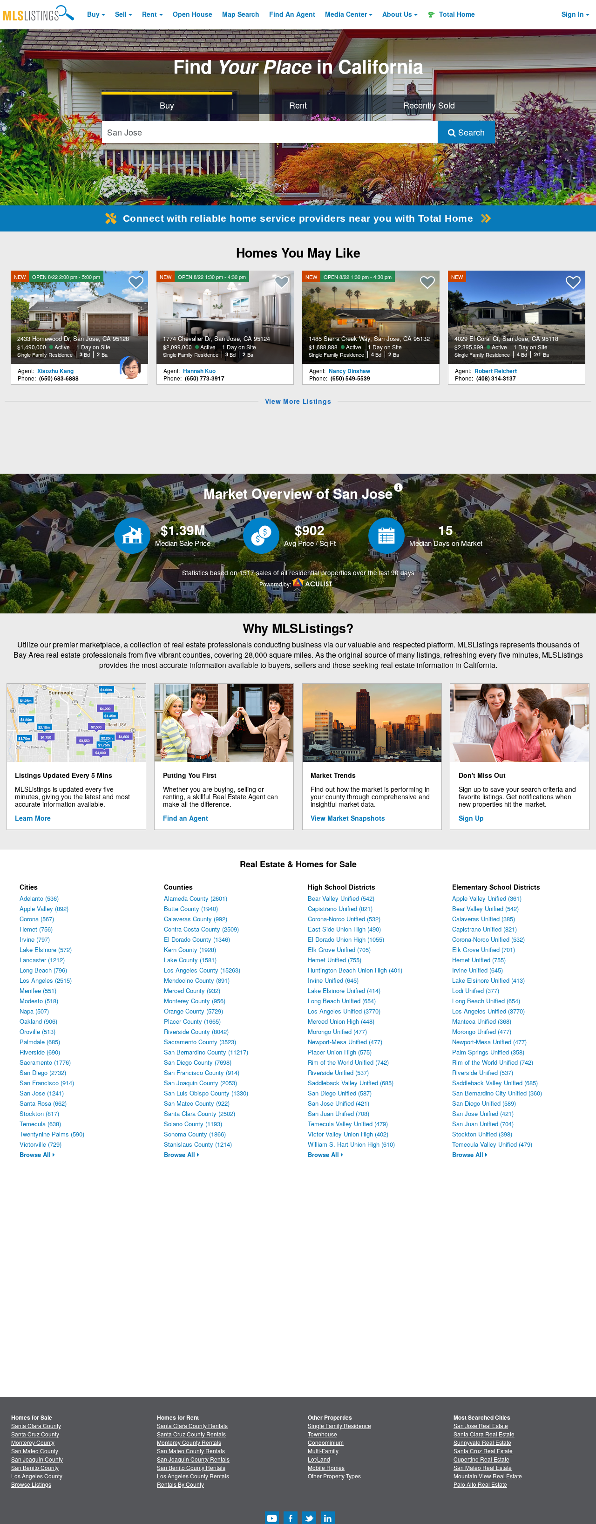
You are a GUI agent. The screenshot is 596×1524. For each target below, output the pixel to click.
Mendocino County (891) (197, 980)
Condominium (326, 1442)
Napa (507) (34, 1011)
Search (470, 132)
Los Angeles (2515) (46, 980)
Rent (149, 14)
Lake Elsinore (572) (46, 949)
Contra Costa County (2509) (201, 929)
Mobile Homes (326, 1467)
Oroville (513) (37, 1031)
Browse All (36, 1154)
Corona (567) (37, 918)
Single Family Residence (339, 1425)
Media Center (346, 14)
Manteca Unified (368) (481, 1021)
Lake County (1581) (190, 959)
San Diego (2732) (43, 1072)
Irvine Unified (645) (333, 980)
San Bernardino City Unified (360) (497, 1093)
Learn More (33, 818)
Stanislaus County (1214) (198, 1144)
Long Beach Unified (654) (342, 1000)
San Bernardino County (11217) (206, 1052)
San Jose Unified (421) (338, 1103)
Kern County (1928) (190, 949)
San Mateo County (34, 1451)
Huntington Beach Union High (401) (355, 970)
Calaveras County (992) (195, 918)
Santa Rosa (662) (43, 1103)
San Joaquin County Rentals (193, 1459)
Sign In (573, 14)
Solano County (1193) (193, 1123)
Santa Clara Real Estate (484, 1434)
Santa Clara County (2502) (199, 1113)
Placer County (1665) (192, 1021)
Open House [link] (192, 14)
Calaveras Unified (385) (483, 918)
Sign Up (471, 818)
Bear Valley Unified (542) (341, 898)
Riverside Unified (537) (338, 1072)
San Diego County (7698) (197, 1062)
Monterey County (32, 1442)
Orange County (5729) (193, 1011)
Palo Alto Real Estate (480, 1484)
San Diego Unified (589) (484, 1103)
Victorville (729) (40, 1144)
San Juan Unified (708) (338, 1113)
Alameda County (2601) (195, 898)
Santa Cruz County (35, 1434)
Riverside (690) (40, 1052)
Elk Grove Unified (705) (339, 949)
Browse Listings (31, 1484)
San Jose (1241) (42, 1093)
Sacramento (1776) (45, 1062)
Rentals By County (180, 1484)
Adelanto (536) (39, 898)
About (397, 14)
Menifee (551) (38, 990)
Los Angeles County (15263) (202, 970)
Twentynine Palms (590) (52, 1133)
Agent (292, 14)
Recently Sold (429, 105)
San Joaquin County (37, 1459)
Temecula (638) (40, 1123)
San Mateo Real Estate (483, 1467)
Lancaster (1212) (42, 959)
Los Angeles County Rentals (193, 1476)
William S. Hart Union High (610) (351, 1144)
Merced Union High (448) (341, 1021)
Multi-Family (323, 1451)
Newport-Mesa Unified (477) (345, 1041)
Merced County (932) (192, 990)
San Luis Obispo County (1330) (206, 1093)
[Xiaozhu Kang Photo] (130, 364)
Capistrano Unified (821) (340, 908)
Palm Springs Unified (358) (488, 1052)
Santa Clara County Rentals (192, 1425)
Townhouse (322, 1434)
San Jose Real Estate (481, 1425)
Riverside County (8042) (196, 1031)
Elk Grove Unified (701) (483, 949)
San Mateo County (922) (197, 1103)
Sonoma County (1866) (195, 1133)
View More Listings (298, 401)
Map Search (240, 14)
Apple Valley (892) (44, 908)
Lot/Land (319, 1459)
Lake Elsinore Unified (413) (488, 980)
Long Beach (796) (43, 970)
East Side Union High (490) (344, 929)
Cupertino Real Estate (481, 1459)
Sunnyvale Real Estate (482, 1442)
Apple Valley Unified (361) (487, 898)
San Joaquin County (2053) (200, 1082)
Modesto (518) (39, 1000)
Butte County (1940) (191, 908)
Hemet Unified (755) (334, 959)
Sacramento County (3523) (200, 1041)
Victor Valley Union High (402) (348, 1133)
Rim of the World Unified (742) (348, 1062)
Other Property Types (334, 1476)
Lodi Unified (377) (475, 990)
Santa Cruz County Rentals (191, 1434)
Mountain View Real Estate (488, 1476)
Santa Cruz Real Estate (483, 1451)
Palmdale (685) (40, 1041)
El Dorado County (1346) (197, 939)
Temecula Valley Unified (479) (348, 1123)
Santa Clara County (36, 1425)
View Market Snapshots (348, 818)
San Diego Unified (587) (340, 1093)
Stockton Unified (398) (482, 1133)
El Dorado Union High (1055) (346, 939)
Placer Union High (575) (340, 1052)
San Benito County (35, 1467)
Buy (93, 14)
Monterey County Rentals (189, 1442)
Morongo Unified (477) (337, 1031)
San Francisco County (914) (201, 1072)
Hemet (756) (36, 929)
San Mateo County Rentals (191, 1451)
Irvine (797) (35, 939)
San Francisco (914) (47, 1082)
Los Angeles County (36, 1476)
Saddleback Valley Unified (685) (350, 1082)
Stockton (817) (39, 1113)
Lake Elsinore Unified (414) (344, 990)
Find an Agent (185, 818)
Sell (121, 14)
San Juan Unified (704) (483, 1123)
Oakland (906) (38, 1021)
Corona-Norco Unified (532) (344, 918)
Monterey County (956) (194, 1000)
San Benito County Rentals (191, 1467)
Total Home (456, 14)
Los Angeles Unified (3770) (344, 1011)
